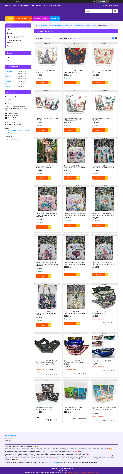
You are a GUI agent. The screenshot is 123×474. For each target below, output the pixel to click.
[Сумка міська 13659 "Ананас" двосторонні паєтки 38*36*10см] (76, 297)
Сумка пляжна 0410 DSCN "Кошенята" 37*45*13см (44, 166)
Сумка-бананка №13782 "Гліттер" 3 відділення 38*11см (103, 312)
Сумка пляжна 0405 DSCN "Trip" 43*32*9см (102, 119)
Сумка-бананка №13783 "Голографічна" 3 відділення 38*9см (73, 362)
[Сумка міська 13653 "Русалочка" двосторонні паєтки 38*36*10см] (76, 199)
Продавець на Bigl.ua (61, 470)
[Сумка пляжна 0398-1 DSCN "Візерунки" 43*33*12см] (76, 56)
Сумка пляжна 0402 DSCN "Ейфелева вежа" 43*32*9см (73, 119)
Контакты (55, 18)
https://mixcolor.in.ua (54, 462)
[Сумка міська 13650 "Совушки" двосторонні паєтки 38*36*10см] (76, 151)
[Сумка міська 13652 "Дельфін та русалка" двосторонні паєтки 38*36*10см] (47, 199)
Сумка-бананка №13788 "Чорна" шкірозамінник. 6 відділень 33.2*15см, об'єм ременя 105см (46, 362)
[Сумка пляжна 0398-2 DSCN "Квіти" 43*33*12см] (104, 56)
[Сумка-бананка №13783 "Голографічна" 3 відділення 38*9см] (76, 346)
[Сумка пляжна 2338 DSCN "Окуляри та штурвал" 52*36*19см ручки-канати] (104, 393)
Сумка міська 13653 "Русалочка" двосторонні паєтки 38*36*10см (74, 214)
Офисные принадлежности (16, 37)
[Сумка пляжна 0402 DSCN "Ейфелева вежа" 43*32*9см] (76, 104)
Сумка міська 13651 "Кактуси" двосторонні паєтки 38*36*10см (103, 166)
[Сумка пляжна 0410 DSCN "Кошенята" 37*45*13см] (47, 151)
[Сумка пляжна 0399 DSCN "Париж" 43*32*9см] (47, 104)
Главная (10, 18)
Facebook (8, 440)
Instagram (8, 438)
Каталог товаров (22, 18)
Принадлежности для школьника (14, 41)
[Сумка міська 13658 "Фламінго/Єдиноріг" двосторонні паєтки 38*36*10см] (47, 297)
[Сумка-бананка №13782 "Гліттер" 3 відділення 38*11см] (104, 297)
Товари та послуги (44, 25)
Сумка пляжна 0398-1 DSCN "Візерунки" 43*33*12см (73, 71)
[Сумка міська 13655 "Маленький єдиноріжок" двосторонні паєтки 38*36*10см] (47, 248)
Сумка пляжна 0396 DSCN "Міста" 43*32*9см (47, 71)
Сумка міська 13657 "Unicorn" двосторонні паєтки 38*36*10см (103, 214)
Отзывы (9, 33)
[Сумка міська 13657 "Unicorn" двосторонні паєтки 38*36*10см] (104, 199)
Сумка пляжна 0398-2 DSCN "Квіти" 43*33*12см (104, 71)
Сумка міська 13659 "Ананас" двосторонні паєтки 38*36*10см (74, 312)
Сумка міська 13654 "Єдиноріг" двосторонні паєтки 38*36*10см (103, 263)
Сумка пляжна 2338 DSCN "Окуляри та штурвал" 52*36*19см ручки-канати (104, 409)
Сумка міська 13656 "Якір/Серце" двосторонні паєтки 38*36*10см (75, 263)
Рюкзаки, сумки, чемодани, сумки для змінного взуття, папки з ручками (73, 25)
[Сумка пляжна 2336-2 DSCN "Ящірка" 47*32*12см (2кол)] (76, 393)
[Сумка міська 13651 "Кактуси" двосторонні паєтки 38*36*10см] (104, 151)
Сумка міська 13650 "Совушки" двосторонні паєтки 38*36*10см (74, 166)
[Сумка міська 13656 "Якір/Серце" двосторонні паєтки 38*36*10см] (76, 248)
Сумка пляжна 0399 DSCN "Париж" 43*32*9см (47, 119)
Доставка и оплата (41, 18)
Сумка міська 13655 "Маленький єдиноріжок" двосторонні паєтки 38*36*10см (47, 264)
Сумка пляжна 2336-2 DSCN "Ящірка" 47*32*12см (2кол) (73, 408)
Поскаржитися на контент (75, 472)
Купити (42, 82)
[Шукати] (115, 11)
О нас (9, 29)
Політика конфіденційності (90, 472)
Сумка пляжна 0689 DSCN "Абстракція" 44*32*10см (44, 408)
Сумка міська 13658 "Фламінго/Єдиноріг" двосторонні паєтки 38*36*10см (46, 313)
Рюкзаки (10, 46)
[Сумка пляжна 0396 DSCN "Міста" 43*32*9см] (47, 56)
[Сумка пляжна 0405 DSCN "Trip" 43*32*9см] (104, 104)
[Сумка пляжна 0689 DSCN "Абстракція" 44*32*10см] (47, 393)
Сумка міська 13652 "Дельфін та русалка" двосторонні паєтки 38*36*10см (46, 215)
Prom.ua (71, 468)
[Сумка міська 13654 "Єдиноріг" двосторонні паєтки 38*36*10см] (104, 248)
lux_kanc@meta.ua (13, 115)
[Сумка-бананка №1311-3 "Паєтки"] (104, 346)
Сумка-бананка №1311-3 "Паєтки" (103, 361)
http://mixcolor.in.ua (13, 113)
